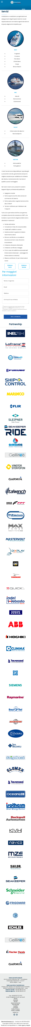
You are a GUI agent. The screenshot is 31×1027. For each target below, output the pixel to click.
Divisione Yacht (9, 266)
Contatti (15, 1007)
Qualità (15, 1006)
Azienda (15, 1000)
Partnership (15, 1004)
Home (15, 998)
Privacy (10, 307)
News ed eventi (15, 1003)
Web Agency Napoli (24, 1025)
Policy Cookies (15, 1010)
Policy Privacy (15, 1009)
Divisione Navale (23, 266)
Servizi (15, 1001)
